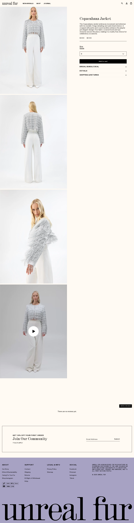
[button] (38, 4)
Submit (117, 439)
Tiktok (72, 478)
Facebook (73, 469)
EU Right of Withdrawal (32, 478)
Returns (27, 475)
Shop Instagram (7, 478)
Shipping (27, 472)
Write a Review (125, 406)
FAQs (26, 481)
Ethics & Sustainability (9, 472)
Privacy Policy (51, 469)
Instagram (73, 475)
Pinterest (73, 472)
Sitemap (50, 472)
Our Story (5, 469)
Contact (27, 469)
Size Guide (82, 47)
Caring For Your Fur (8, 475)
